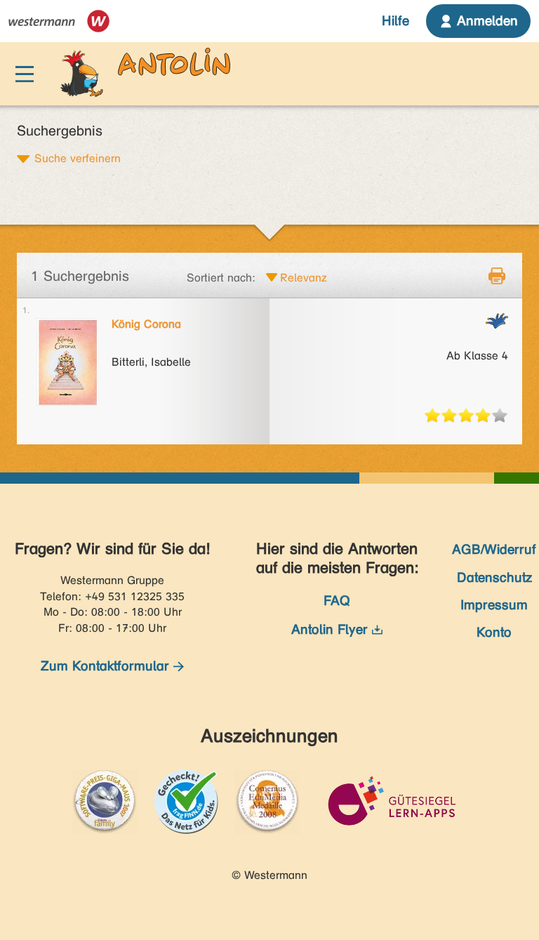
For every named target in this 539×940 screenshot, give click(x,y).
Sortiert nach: (221, 277)
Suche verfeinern (77, 158)
